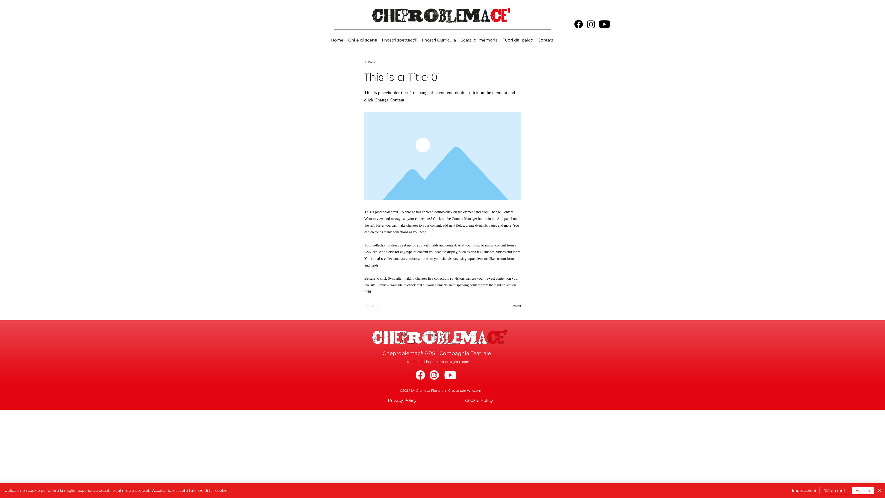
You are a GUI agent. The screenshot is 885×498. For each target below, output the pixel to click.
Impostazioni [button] (804, 490)
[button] (439, 39)
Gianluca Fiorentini (431, 390)
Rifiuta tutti (834, 491)
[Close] (879, 490)
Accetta (863, 491)
